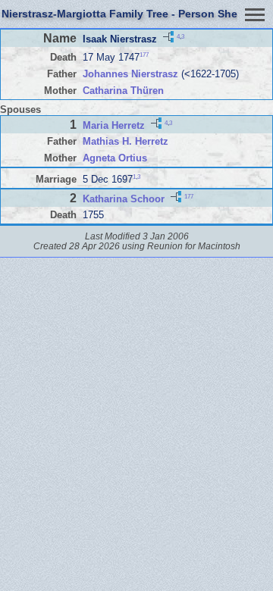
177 (144, 55)
